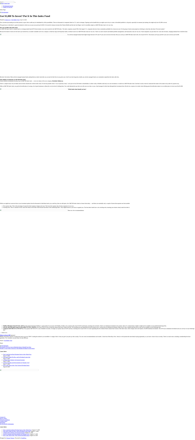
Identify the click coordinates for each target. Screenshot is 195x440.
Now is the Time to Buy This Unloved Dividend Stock (16, 365)
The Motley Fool (8, 340)
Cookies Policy (3, 421)
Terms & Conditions (5, 420)
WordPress (23, 438)
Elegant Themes (10, 438)
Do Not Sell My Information (7, 424)
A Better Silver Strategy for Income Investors (14, 360)
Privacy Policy (3, 418)
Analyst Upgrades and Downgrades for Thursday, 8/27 (16, 362)
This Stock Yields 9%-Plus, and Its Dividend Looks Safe (16, 357)
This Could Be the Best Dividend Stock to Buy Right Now (17, 354)
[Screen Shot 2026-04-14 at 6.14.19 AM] (19, 370)
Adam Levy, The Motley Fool (12, 19)
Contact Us (2, 417)
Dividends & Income (8, 6)
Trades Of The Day (7, 7)
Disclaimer (2, 422)
